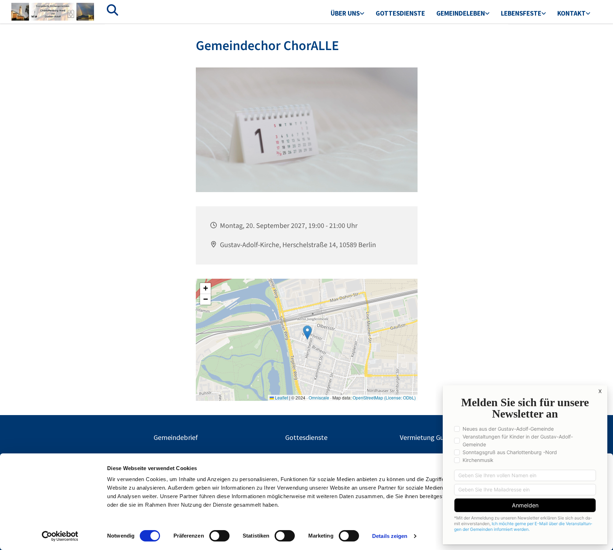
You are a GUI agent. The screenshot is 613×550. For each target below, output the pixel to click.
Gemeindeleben (460, 13)
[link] (347, 14)
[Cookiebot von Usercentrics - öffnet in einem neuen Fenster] (60, 536)
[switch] (219, 535)
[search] (112, 10)
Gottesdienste (400, 13)
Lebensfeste (521, 13)
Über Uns (345, 13)
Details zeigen (389, 536)
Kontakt (571, 13)
